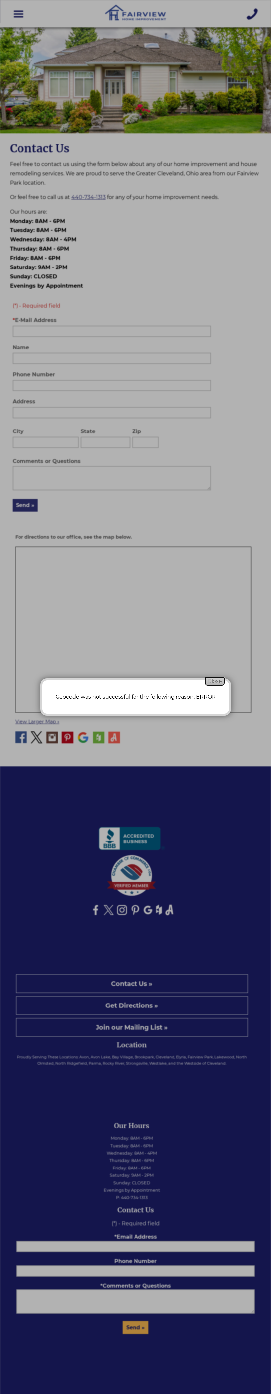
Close (215, 681)
